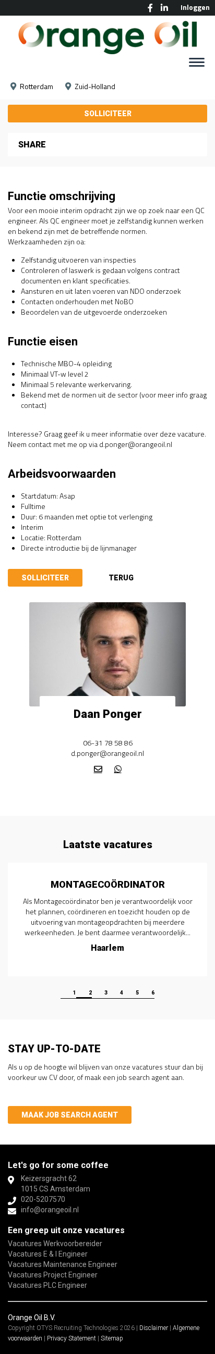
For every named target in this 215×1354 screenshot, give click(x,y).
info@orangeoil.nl (50, 1210)
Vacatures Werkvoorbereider (55, 1243)
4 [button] (121, 993)
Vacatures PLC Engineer (47, 1285)
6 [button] (152, 993)
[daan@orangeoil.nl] (98, 769)
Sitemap (112, 1338)
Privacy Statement (71, 1338)
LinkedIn (164, 8)
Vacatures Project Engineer (53, 1275)
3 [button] (106, 993)
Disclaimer (153, 1328)
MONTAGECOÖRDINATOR (108, 884)
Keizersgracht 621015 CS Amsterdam (55, 1183)
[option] (107, 920)
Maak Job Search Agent (69, 1115)
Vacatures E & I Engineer (48, 1254)
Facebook (150, 8)
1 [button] (74, 993)
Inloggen (195, 7)
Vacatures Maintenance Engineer (62, 1264)
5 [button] (137, 993)
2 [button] (90, 993)
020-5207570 (43, 1199)
